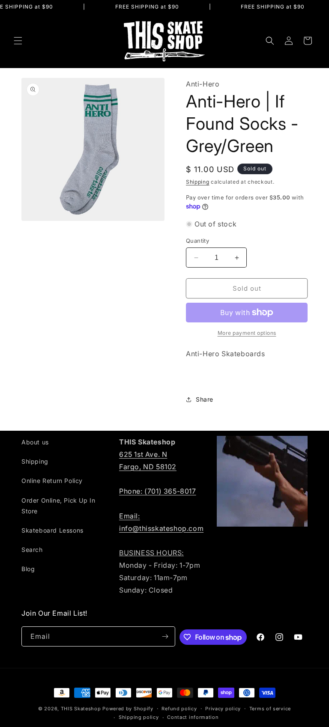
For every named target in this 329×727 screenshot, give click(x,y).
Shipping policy (139, 717)
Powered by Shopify (127, 709)
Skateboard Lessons (52, 530)
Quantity (197, 240)
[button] (18, 40)
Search (32, 549)
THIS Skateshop (81, 709)
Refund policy (179, 709)
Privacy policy (223, 709)
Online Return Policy (52, 480)
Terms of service (270, 709)
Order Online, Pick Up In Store (58, 506)
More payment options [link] (247, 333)
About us (35, 442)
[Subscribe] (165, 636)
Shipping (197, 182)
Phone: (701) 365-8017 (157, 491)
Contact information (192, 717)
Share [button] (204, 399)
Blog (28, 568)
